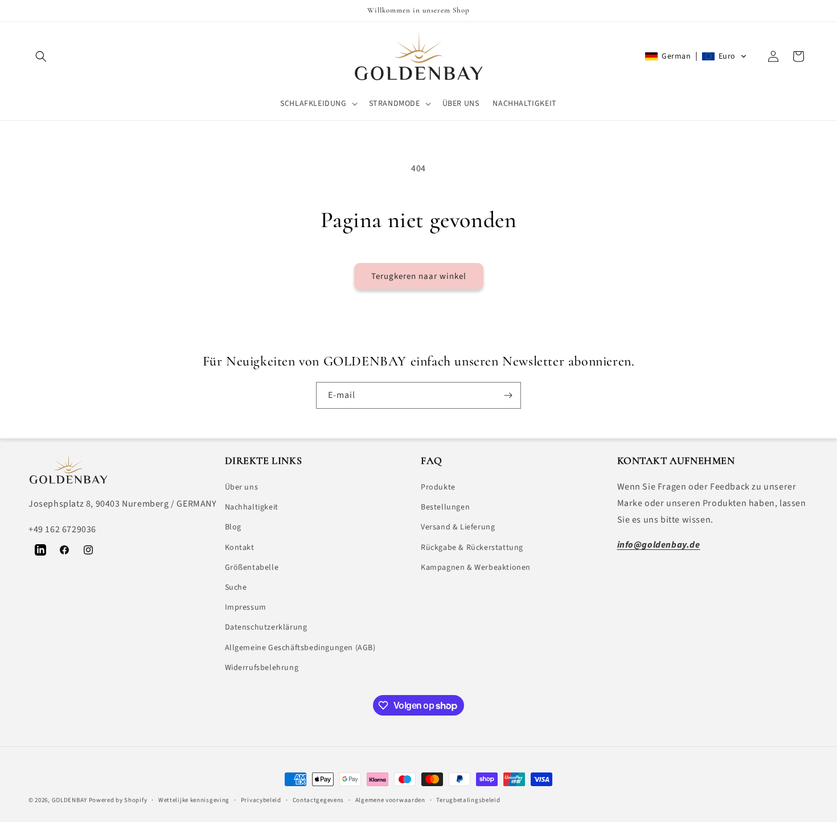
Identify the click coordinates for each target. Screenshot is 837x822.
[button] (41, 56)
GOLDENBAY (69, 800)
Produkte (438, 487)
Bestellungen (445, 507)
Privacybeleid (261, 800)
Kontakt (240, 547)
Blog (233, 527)
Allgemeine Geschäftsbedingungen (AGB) (300, 648)
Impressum (245, 607)
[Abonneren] (507, 395)
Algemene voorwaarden (390, 800)
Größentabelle (252, 567)
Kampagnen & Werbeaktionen (476, 567)
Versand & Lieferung (458, 527)
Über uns (242, 487)
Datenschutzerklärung (266, 627)
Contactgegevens (318, 800)
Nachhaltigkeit (251, 507)
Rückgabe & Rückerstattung (472, 547)
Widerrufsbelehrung (262, 667)
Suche (236, 587)
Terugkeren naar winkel (418, 276)
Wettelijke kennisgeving (193, 800)
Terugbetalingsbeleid (468, 800)
